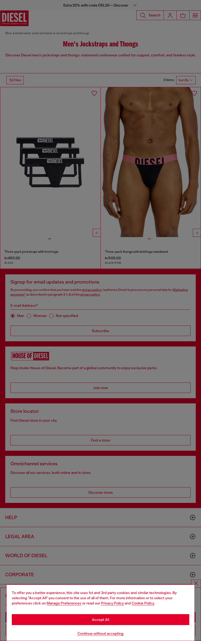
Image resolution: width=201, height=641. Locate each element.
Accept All (100, 620)
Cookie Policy (143, 603)
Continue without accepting (100, 633)
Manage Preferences (64, 603)
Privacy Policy (112, 603)
